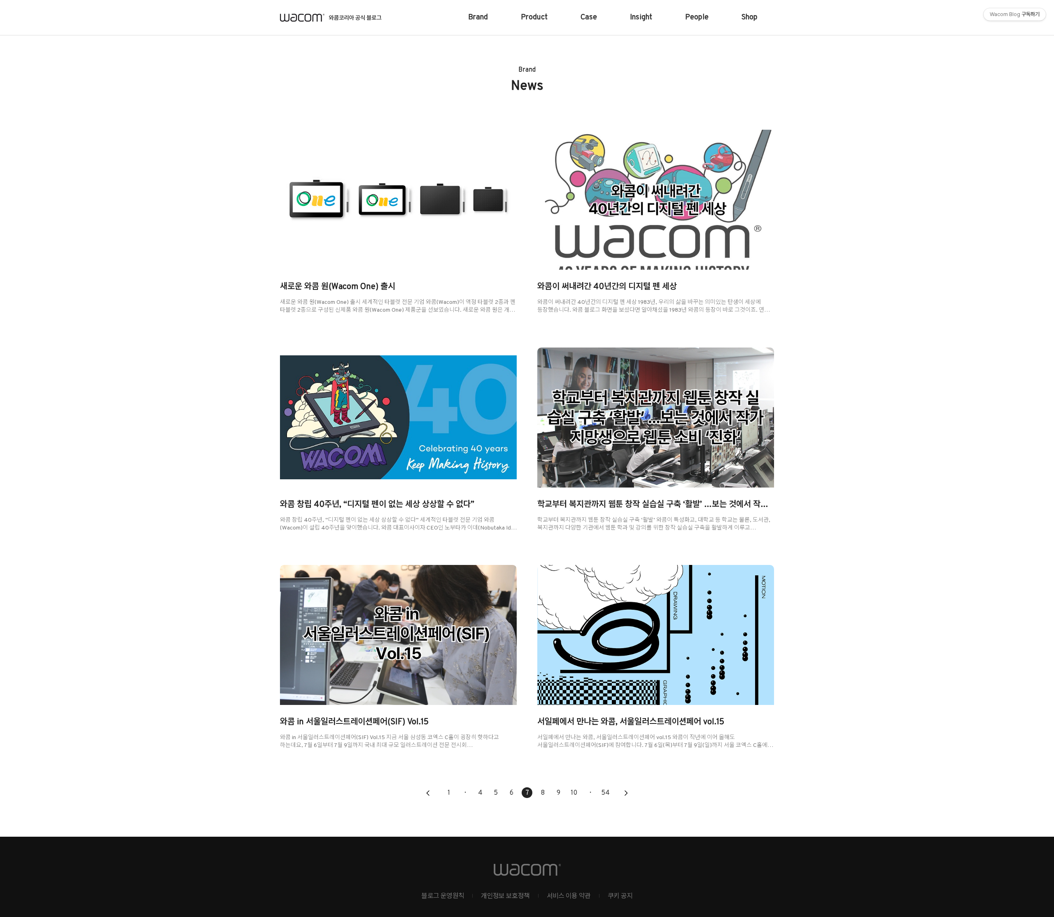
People (697, 17)
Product (534, 17)
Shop (750, 17)
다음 (626, 793)
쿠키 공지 (620, 896)
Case (589, 17)
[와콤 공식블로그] (331, 18)
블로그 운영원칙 (442, 896)
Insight (641, 17)
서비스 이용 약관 (569, 896)
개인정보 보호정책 (505, 896)
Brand (478, 17)
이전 (428, 793)
